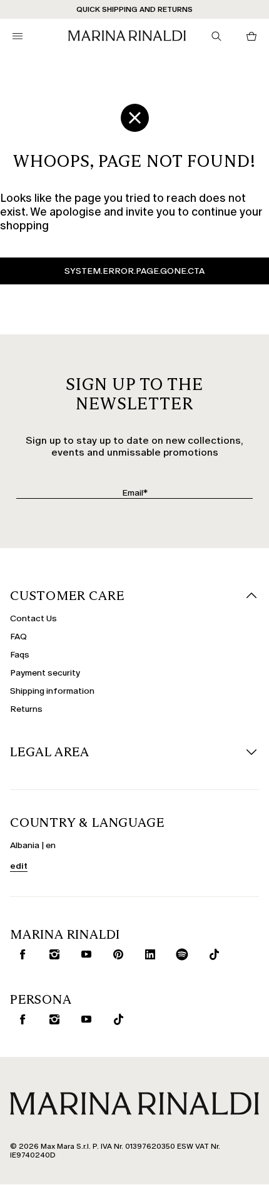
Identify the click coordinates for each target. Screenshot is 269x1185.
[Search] (216, 36)
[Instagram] (52, 954)
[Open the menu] (17, 36)
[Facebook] (20, 954)
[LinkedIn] (148, 954)
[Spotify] (180, 954)
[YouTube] (84, 954)
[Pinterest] (116, 954)
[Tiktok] (211, 954)
